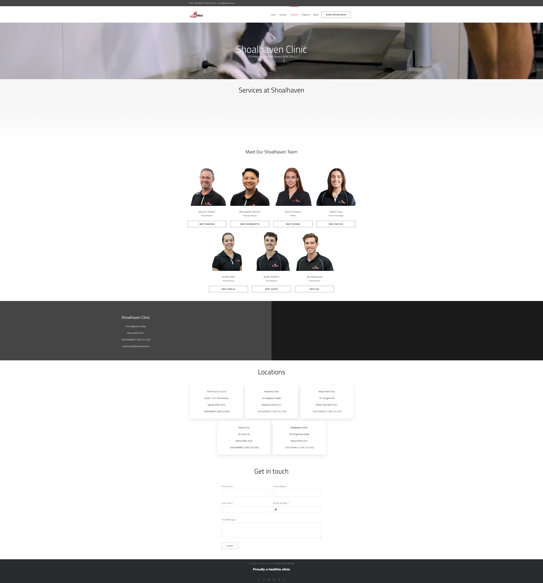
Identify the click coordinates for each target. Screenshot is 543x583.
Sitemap (291, 563)
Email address (280, 486)
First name (227, 486)
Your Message (229, 519)
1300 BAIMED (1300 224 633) (216, 411)
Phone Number (281, 503)
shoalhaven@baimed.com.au (135, 346)
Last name (227, 503)
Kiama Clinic (244, 427)
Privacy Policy (281, 563)
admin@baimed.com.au (226, 3)
